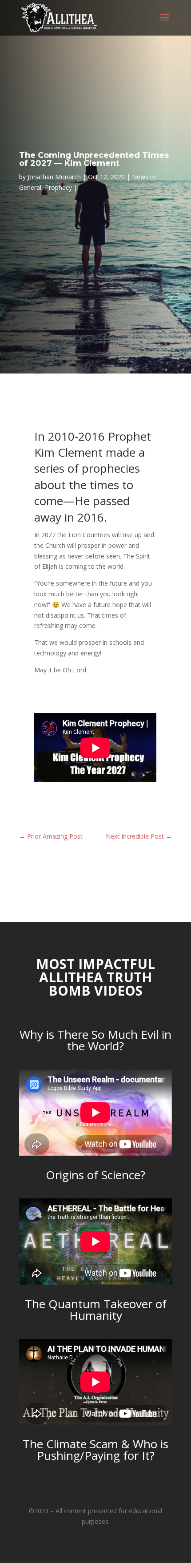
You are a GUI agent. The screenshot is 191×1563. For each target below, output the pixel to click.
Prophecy (58, 187)
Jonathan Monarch (54, 177)
